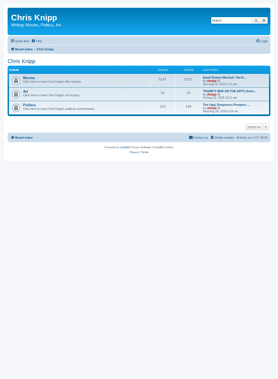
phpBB (124, 147)
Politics (47, 25)
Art (58, 25)
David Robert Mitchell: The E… (225, 77)
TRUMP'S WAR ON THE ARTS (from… (230, 91)
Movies (32, 25)
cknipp (212, 80)
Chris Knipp (34, 17)
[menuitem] (36, 41)
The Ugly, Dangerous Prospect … (226, 104)
